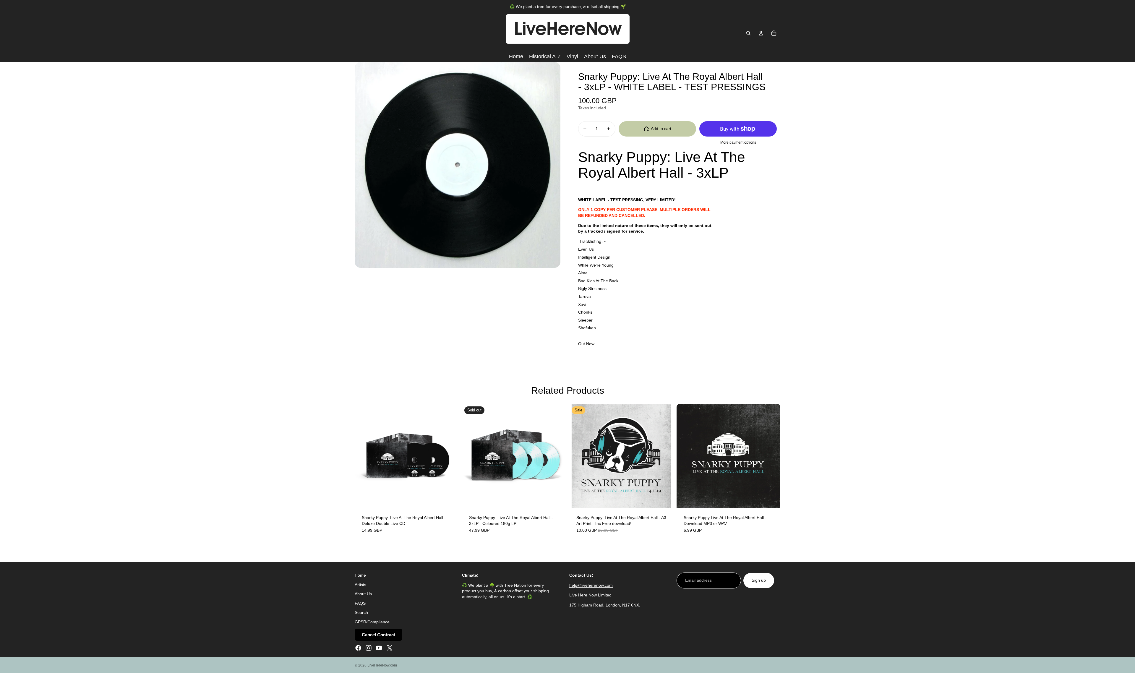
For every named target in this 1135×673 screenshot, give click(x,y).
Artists (360, 584)
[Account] (760, 33)
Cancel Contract (378, 634)
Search (361, 612)
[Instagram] (368, 647)
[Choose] (771, 498)
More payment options (738, 142)
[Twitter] (389, 647)
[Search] (748, 33)
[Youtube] (378, 647)
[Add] (449, 498)
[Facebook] (358, 647)
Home (360, 575)
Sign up (759, 580)
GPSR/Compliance (372, 622)
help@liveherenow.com (591, 585)
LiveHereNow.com (382, 665)
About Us (363, 593)
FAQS (360, 603)
